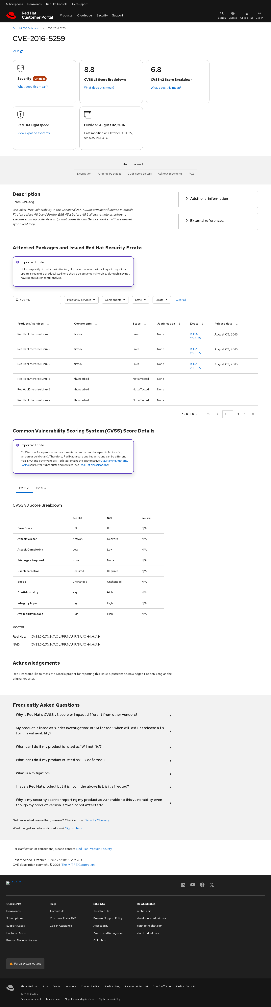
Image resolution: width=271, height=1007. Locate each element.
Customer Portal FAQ (63, 918)
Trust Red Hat (102, 911)
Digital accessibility (109, 999)
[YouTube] (192, 886)
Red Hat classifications (94, 465)
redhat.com (144, 911)
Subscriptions (14, 4)
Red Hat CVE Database (26, 28)
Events (56, 986)
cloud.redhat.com (148, 933)
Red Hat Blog (112, 986)
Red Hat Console (56, 4)
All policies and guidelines (79, 999)
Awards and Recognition (108, 933)
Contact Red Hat (90, 986)
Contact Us (57, 911)
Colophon (99, 940)
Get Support (79, 4)
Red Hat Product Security (94, 849)
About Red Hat (29, 986)
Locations (70, 986)
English (233, 17)
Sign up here (73, 828)
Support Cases (15, 925)
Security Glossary (97, 820)
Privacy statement (31, 999)
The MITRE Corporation (78, 865)
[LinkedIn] (183, 886)
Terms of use (53, 999)
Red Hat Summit (185, 986)
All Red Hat (246, 17)
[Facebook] (202, 886)
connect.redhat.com (149, 925)
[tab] (24, 488)
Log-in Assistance (61, 925)
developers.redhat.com (151, 918)
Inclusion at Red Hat (136, 986)
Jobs (45, 986)
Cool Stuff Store (162, 986)
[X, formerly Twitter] (211, 886)
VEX (16, 51)
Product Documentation (21, 940)
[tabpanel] (135, 576)
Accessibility (100, 925)
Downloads (34, 4)
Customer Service (17, 933)
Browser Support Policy (107, 918)
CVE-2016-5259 (57, 28)
